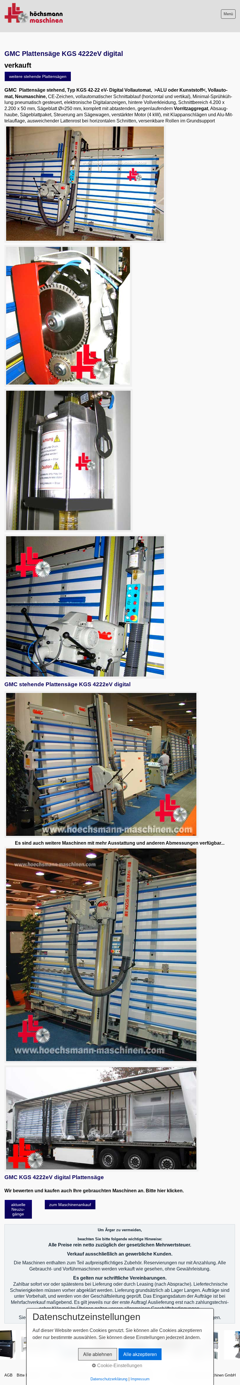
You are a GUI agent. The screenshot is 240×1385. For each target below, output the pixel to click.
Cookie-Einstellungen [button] (119, 1365)
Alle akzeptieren (140, 1354)
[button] (37, 76)
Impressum (140, 1379)
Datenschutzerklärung (108, 1379)
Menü (228, 14)
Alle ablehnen (97, 1354)
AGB (8, 1375)
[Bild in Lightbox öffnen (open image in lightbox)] (85, 183)
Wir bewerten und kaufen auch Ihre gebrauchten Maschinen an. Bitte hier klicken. (94, 1190)
